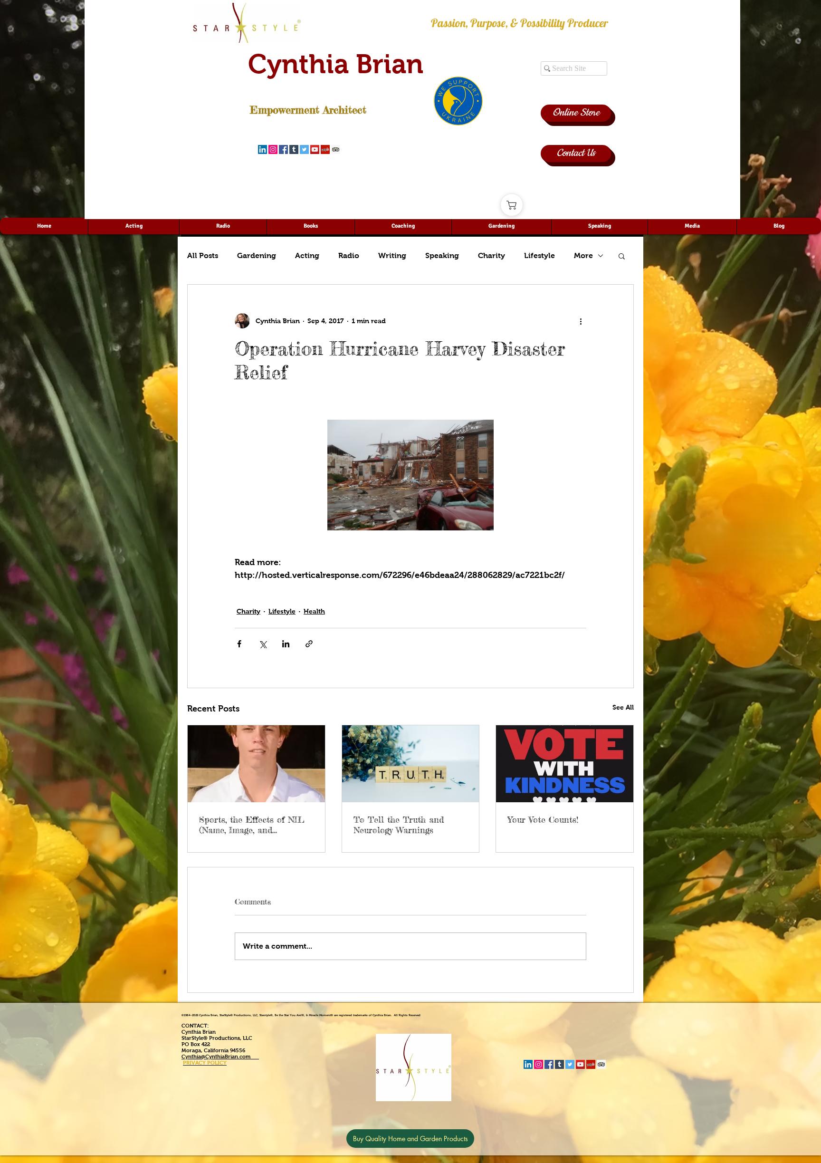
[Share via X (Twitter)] (262, 643)
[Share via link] (309, 643)
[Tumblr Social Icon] (293, 149)
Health (314, 611)
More (583, 255)
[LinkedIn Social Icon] (262, 149)
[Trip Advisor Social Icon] (335, 149)
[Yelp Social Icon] (325, 149)
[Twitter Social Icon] (304, 149)
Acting (307, 255)
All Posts (202, 255)
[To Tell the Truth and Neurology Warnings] (410, 763)
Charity (491, 255)
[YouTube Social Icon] (314, 149)
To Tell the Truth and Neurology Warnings (398, 824)
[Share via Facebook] (239, 643)
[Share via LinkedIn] (285, 643)
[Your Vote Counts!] (564, 763)
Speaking (442, 255)
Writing (392, 255)
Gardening (256, 255)
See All (623, 707)
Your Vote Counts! (542, 819)
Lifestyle (539, 255)
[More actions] (580, 321)
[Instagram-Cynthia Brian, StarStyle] (272, 149)
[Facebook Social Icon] (283, 149)
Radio (348, 255)
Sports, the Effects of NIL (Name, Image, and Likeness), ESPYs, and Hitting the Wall (252, 824)
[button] (621, 256)
